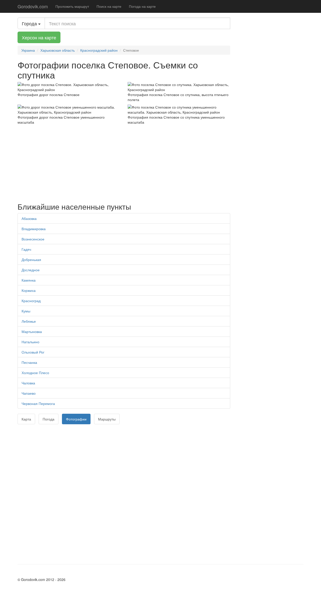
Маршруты (107, 418)
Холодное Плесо (35, 372)
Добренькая (31, 259)
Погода (48, 418)
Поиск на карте (109, 6)
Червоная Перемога (38, 403)
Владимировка (34, 228)
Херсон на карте (39, 37)
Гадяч (26, 249)
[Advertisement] (124, 162)
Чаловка (28, 382)
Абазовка (29, 218)
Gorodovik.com (33, 6)
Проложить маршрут (72, 6)
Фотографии (76, 418)
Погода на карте (142, 6)
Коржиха (29, 290)
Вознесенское (33, 238)
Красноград (31, 300)
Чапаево (29, 393)
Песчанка (29, 362)
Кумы (26, 310)
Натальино (30, 341)
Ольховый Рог (33, 352)
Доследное (31, 269)
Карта (26, 418)
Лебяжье (29, 321)
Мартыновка (32, 331)
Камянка (29, 280)
